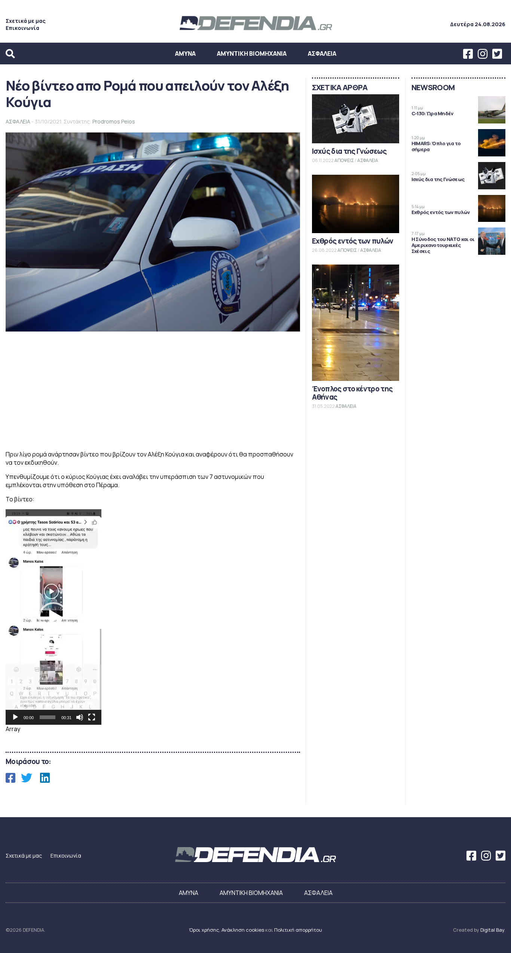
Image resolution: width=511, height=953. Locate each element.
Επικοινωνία (22, 27)
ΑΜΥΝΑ (185, 53)
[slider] (47, 717)
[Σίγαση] (79, 717)
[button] (53, 617)
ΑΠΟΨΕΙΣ (344, 160)
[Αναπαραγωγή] (15, 717)
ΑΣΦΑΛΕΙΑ (322, 53)
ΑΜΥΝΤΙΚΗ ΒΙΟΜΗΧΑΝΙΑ (252, 53)
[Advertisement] (153, 391)
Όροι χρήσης (204, 929)
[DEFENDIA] (255, 31)
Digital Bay (492, 929)
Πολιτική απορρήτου (298, 929)
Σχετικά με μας (26, 20)
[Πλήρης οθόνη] (91, 717)
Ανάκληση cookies (242, 929)
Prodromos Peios (113, 121)
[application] (53, 617)
